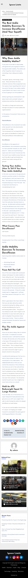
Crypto (14, 567)
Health (4, 567)
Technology (7, 571)
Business (9, 567)
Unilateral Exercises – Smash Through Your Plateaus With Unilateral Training (12, 502)
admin (8, 35)
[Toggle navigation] (2, 4)
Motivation (21, 571)
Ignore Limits (15, 5)
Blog (19, 567)
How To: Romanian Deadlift (11, 486)
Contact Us (14, 575)
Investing (14, 571)
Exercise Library (7, 19)
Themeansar (14, 565)
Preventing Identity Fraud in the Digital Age (14, 520)
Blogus (22, 563)
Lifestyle (23, 567)
